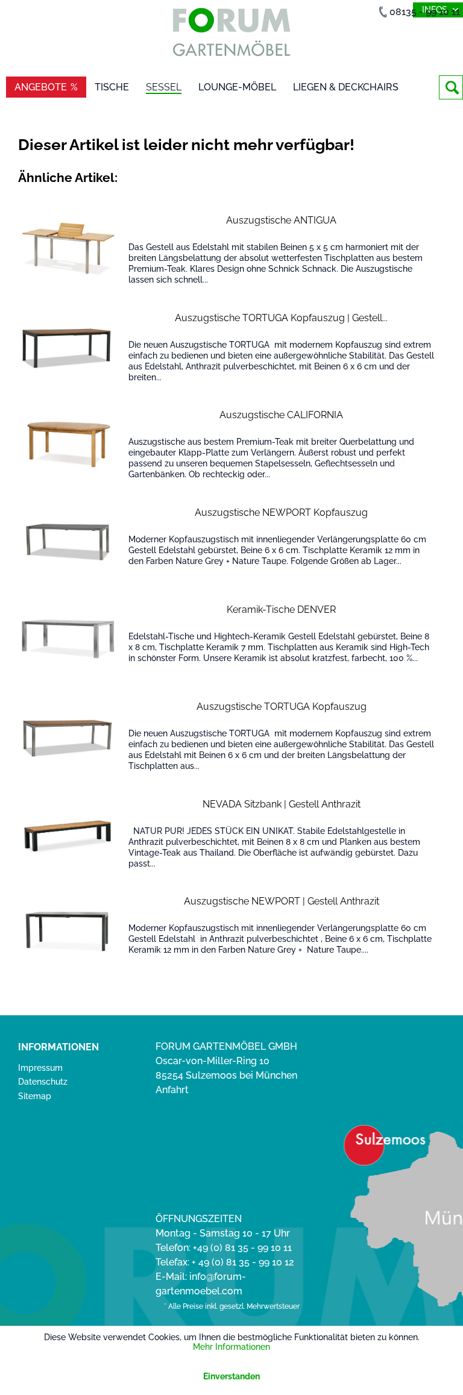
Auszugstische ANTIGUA (281, 220)
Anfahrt (172, 1090)
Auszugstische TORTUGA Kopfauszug (282, 706)
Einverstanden (231, 1376)
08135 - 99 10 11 (424, 11)
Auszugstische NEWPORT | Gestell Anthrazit (281, 901)
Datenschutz (43, 1081)
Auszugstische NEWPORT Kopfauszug (281, 512)
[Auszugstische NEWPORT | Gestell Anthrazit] (68, 930)
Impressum (40, 1068)
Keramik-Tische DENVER (281, 609)
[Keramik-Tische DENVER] (68, 639)
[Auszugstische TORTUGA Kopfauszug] (68, 736)
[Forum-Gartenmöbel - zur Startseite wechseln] (231, 34)
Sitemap (34, 1096)
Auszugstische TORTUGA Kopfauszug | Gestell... (281, 318)
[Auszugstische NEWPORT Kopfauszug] (68, 542)
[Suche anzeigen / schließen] (451, 87)
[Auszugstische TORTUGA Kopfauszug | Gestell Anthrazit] (68, 347)
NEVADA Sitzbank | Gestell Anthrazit (282, 804)
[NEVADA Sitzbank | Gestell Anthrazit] (68, 833)
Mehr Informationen (231, 1347)
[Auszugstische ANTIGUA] (68, 250)
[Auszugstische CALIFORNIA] (68, 444)
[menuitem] (451, 87)
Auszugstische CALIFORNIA (281, 415)
